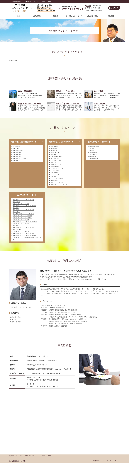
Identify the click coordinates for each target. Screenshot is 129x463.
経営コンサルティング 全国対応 (22, 218)
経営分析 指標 (17, 154)
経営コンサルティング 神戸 (21, 231)
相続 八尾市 (16, 202)
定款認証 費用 (55, 166)
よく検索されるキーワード (74, 16)
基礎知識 (55, 16)
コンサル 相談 (55, 170)
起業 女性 (53, 176)
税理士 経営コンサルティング (59, 184)
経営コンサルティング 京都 (21, 224)
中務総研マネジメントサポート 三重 (23, 210)
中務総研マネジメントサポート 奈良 (23, 233)
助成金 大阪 (54, 148)
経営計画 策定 (92, 152)
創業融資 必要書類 (93, 146)
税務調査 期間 (17, 156)
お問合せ (115, 8)
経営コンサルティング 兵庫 (21, 220)
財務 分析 (16, 148)
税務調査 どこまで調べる (20, 158)
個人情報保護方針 (14, 461)
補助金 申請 (54, 180)
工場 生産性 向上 (93, 154)
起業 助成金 (54, 172)
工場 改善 (91, 148)
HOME (18, 16)
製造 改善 (53, 162)
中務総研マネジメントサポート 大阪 (23, 200)
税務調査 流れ (17, 152)
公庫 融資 (91, 150)
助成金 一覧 (54, 150)
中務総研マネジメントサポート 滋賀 (23, 228)
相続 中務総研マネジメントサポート (23, 214)
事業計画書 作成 (93, 158)
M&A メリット (55, 158)
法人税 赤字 (16, 146)
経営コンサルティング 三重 (21, 204)
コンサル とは (55, 174)
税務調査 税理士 (17, 150)
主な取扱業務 (37, 16)
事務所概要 (111, 16)
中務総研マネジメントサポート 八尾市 (24, 206)
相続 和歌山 (16, 212)
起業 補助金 (54, 146)
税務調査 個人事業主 (57, 156)
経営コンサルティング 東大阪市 (22, 216)
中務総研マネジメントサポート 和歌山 (24, 235)
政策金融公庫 (92, 156)
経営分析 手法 (17, 160)
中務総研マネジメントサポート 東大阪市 (25, 222)
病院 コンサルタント (57, 182)
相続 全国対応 (17, 230)
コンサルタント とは (57, 168)
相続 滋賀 (16, 226)
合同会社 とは (55, 152)
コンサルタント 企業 (57, 178)
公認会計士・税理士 (92, 16)
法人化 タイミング (56, 164)
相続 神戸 (16, 208)
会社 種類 (53, 154)
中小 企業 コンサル (56, 160)
